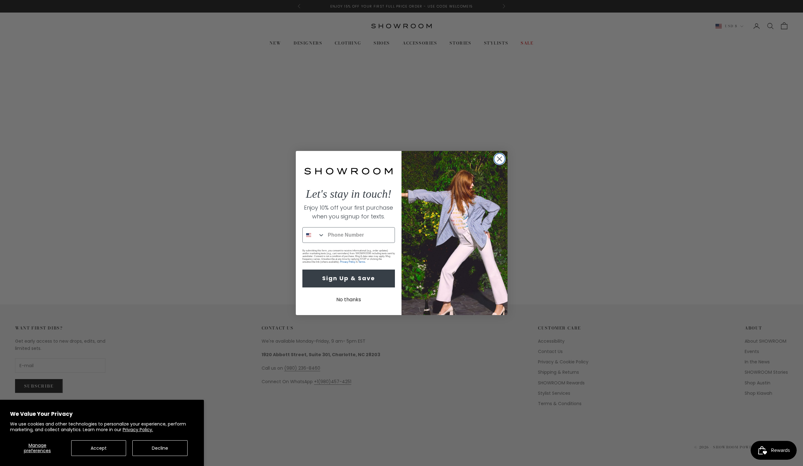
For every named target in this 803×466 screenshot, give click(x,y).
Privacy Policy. (138, 429)
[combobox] (314, 235)
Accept (99, 448)
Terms (361, 261)
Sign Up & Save (348, 278)
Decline (160, 448)
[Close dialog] (499, 158)
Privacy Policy (347, 261)
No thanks (348, 299)
